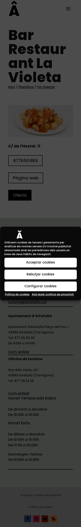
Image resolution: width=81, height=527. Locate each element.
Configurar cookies (40, 286)
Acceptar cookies (40, 262)
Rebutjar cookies (40, 274)
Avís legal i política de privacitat (53, 294)
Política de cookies (17, 294)
